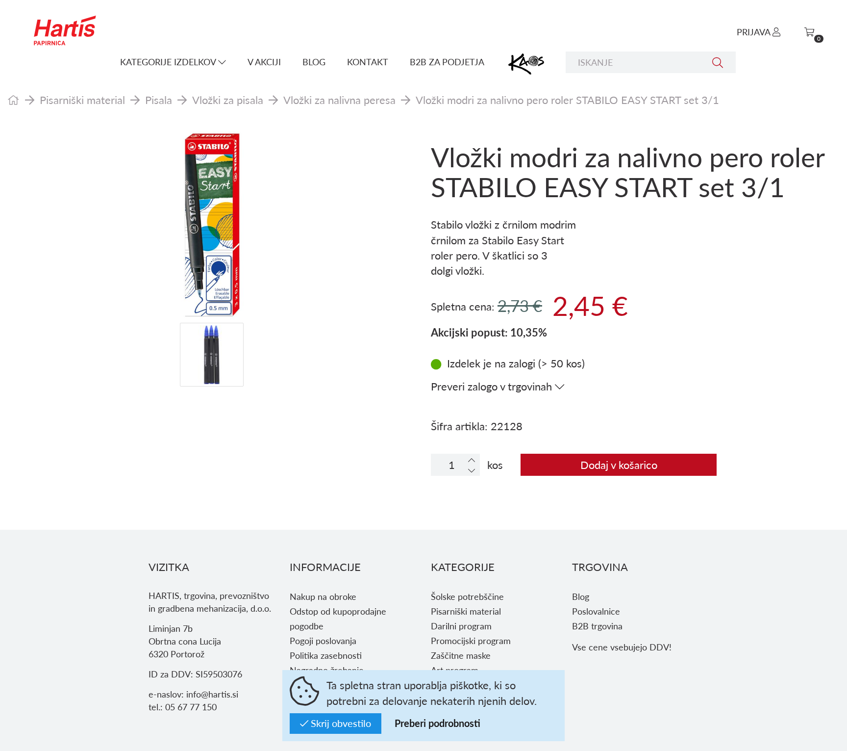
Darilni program (461, 626)
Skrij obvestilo (339, 723)
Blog (313, 61)
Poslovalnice (596, 611)
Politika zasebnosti (326, 655)
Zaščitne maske (461, 655)
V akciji (264, 61)
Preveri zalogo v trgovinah (493, 386)
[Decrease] (471, 470)
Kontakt (367, 61)
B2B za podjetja (447, 61)
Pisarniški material (82, 99)
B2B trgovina (597, 626)
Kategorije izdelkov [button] (169, 61)
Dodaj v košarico (618, 464)
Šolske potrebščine (467, 596)
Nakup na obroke (323, 596)
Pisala (158, 99)
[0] (809, 32)
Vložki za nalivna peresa (339, 99)
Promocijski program (471, 640)
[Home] (13, 99)
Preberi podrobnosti (437, 723)
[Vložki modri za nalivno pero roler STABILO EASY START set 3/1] (211, 225)
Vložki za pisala (227, 99)
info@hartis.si (212, 694)
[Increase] (471, 460)
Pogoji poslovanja (323, 640)
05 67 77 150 (191, 706)
